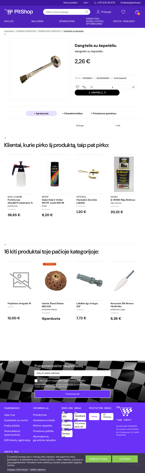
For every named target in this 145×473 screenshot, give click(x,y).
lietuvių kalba (70, 2)
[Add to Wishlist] (77, 87)
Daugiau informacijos (17, 469)
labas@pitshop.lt (132, 2)
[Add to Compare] (84, 87)
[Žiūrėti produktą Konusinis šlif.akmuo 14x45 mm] (124, 281)
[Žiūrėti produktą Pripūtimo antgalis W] (21, 281)
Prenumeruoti (73, 393)
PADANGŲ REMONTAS (26, 31)
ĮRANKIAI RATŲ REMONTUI (49, 31)
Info (85, 2)
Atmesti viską (98, 459)
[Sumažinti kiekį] (92, 87)
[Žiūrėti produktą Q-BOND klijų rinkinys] (124, 174)
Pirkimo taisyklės (42, 425)
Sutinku (125, 459)
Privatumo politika (43, 431)
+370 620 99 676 (106, 2)
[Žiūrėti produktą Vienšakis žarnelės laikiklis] (90, 174)
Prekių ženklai (11, 425)
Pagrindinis (9, 31)
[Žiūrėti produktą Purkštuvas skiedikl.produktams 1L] (21, 174)
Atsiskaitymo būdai (44, 420)
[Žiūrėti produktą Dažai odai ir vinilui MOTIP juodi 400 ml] (55, 174)
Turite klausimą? (120, 78)
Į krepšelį (96, 92)
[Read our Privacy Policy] (108, 385)
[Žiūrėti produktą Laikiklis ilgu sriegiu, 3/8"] (90, 281)
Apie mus (9, 415)
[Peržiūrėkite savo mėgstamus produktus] (123, 12)
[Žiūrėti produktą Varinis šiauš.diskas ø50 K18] (55, 281)
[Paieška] (86, 11)
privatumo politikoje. (59, 387)
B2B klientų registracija (17, 440)
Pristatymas (40, 415)
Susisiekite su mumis (16, 420)
